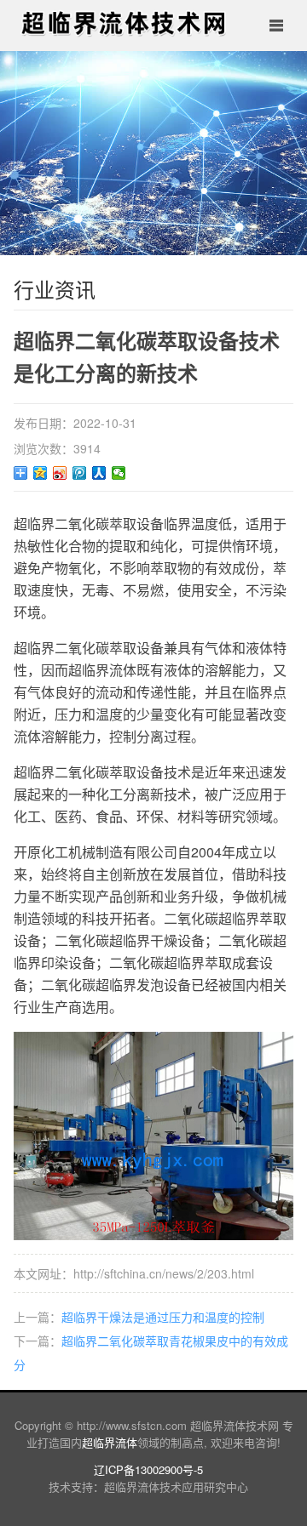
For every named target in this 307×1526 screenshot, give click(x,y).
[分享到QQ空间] (40, 473)
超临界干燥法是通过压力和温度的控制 (162, 1316)
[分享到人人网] (99, 473)
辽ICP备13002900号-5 (148, 1469)
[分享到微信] (119, 473)
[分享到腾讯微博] (79, 473)
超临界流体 (109, 1442)
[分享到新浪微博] (60, 473)
